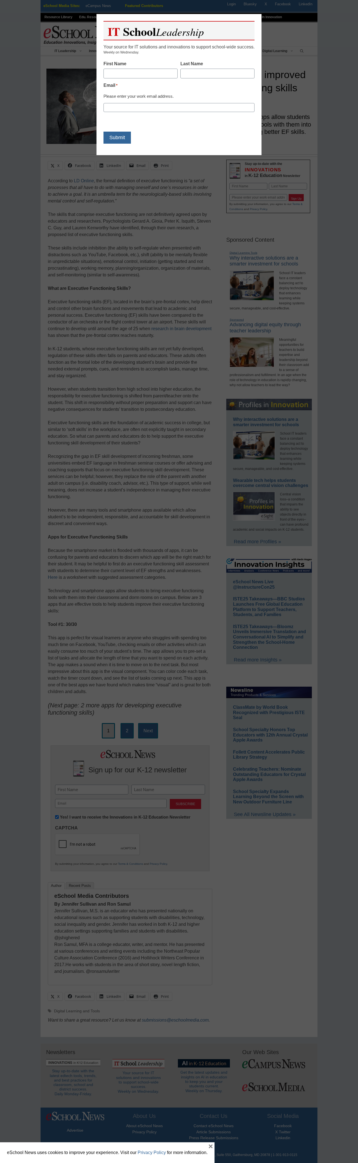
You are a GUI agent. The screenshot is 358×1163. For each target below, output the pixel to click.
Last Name (191, 63)
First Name (114, 63)
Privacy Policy (152, 1152)
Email (110, 85)
